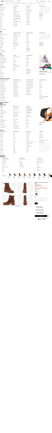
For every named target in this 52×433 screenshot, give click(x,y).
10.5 (41, 11)
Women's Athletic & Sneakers (4, 79)
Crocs (27, 40)
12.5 (41, 38)
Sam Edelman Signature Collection (43, 140)
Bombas (27, 120)
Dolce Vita (1, 140)
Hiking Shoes (2, 43)
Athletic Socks (2, 121)
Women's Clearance (5, 158)
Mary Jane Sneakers (2, 90)
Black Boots (14, 7)
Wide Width (41, 15)
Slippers (1, 26)
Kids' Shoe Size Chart (3, 62)
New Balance (28, 43)
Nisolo (27, 147)
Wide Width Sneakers (3, 100)
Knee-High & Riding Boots (16, 14)
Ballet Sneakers (2, 82)
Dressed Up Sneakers (16, 43)
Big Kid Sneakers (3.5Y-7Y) (29, 87)
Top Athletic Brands (16, 131)
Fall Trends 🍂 (28, 14)
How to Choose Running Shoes (43, 96)
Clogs (1, 40)
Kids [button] (12, 3)
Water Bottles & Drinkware (16, 128)
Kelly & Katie (41, 137)
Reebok (40, 91)
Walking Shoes (15, 25)
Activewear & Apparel (16, 107)
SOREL (1, 147)
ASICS (40, 82)
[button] (48, 216)
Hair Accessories (15, 116)
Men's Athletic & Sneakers (17, 79)
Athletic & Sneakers (2, 7)
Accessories (28, 48)
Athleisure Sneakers (2, 81)
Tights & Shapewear (2, 127)
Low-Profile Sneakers (3, 88)
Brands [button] (35, 3)
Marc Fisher (1, 144)
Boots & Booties (15, 6)
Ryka (14, 147)
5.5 (45, 7)
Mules (1, 22)
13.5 (45, 38)
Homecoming (28, 16)
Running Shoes (15, 22)
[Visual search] (19, 1)
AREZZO (27, 134)
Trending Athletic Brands (42, 79)
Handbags (27, 22)
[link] (10, 176)
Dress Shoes (1, 14)
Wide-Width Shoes (2, 50)
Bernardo (27, 137)
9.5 (49, 9)
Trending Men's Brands (29, 32)
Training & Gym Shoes (3, 97)
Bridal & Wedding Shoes (29, 10)
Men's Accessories (29, 110)
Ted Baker (27, 150)
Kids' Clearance (39, 158)
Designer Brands (28, 131)
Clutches (1, 109)
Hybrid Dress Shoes (15, 45)
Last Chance (38, 170)
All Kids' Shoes (2, 66)
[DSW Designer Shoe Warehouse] (2, 1)
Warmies (27, 127)
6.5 (49, 7)
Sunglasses (14, 123)
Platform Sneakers (2, 91)
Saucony (14, 149)
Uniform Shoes (2, 76)
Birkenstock (27, 35)
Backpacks (1, 107)
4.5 (41, 7)
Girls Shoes (15, 55)
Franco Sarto (2, 141)
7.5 (45, 34)
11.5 (45, 11)
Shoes (1, 6)
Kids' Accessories (28, 112)
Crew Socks (1, 124)
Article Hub (27, 7)
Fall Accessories (28, 107)
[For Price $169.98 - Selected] (36, 193)
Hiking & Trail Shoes (2, 87)
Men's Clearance (22, 158)
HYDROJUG (27, 123)
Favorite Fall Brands (3, 131)
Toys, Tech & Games (15, 125)
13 (43, 38)
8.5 (45, 9)
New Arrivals (27, 19)
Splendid (27, 149)
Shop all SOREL (37, 184)
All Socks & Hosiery (3, 120)
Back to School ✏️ (23, 3)
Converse (27, 59)
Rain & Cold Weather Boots (16, 16)
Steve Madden (2, 149)
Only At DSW (41, 131)
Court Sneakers (15, 34)
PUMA (40, 90)
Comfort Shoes (2, 13)
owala (27, 126)
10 (43, 36)
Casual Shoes (2, 10)
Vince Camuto (2, 153)
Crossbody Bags (2, 110)
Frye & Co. (1, 143)
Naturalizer (1, 146)
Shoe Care (14, 120)
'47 (26, 117)
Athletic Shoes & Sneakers (17, 18)
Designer (27, 13)
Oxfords (14, 48)
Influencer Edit (28, 17)
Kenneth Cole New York (29, 143)
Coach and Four (41, 134)
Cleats (1, 70)
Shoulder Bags (2, 116)
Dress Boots (14, 13)
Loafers (1, 19)
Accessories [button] (31, 3)
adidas (27, 34)
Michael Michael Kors (29, 146)
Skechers (27, 65)
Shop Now (40, 124)
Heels (1, 17)
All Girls (38, 165)
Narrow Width (41, 13)
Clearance (27, 51)
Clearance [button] (43, 3)
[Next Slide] (51, 176)
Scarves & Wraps (15, 119)
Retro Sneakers (15, 88)
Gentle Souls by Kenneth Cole (30, 141)
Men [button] (9, 3)
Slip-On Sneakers (15, 24)
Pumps (1, 23)
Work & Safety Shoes (3, 29)
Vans (14, 153)
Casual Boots (15, 10)
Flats (1, 16)
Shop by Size (2, 55)
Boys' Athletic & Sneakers (29, 82)
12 (47, 11)
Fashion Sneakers (2, 85)
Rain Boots (1, 44)
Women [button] (7, 3)
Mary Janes (1, 20)
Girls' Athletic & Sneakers (29, 81)
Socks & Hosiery (28, 24)
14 (47, 38)
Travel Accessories (15, 126)
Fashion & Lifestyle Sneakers (17, 21)
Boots (28, 3)
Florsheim (27, 41)
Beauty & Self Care (15, 109)
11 (47, 36)
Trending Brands (28, 116)
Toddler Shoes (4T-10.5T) (3, 58)
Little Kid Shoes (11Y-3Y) (3, 59)
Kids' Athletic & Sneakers (29, 79)
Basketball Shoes (15, 82)
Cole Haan (27, 38)
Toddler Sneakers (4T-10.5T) (29, 84)
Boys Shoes (15, 64)
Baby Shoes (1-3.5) (2, 56)
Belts (14, 110)
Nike (26, 44)
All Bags (1, 106)
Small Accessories (15, 122)
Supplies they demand (43, 71)
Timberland (1, 150)
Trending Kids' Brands (29, 55)
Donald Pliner (28, 140)
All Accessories (15, 106)
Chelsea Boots (2, 38)
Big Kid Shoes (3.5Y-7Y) (3, 61)
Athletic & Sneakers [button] (17, 3)
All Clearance (39, 167)
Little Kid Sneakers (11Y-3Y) (29, 85)
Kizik (14, 140)
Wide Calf (40, 16)
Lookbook (39, 3)
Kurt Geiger (27, 144)
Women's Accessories (29, 109)
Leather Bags (2, 113)
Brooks (27, 37)
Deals (37, 169)
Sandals (14, 62)
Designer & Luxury (15, 113)
